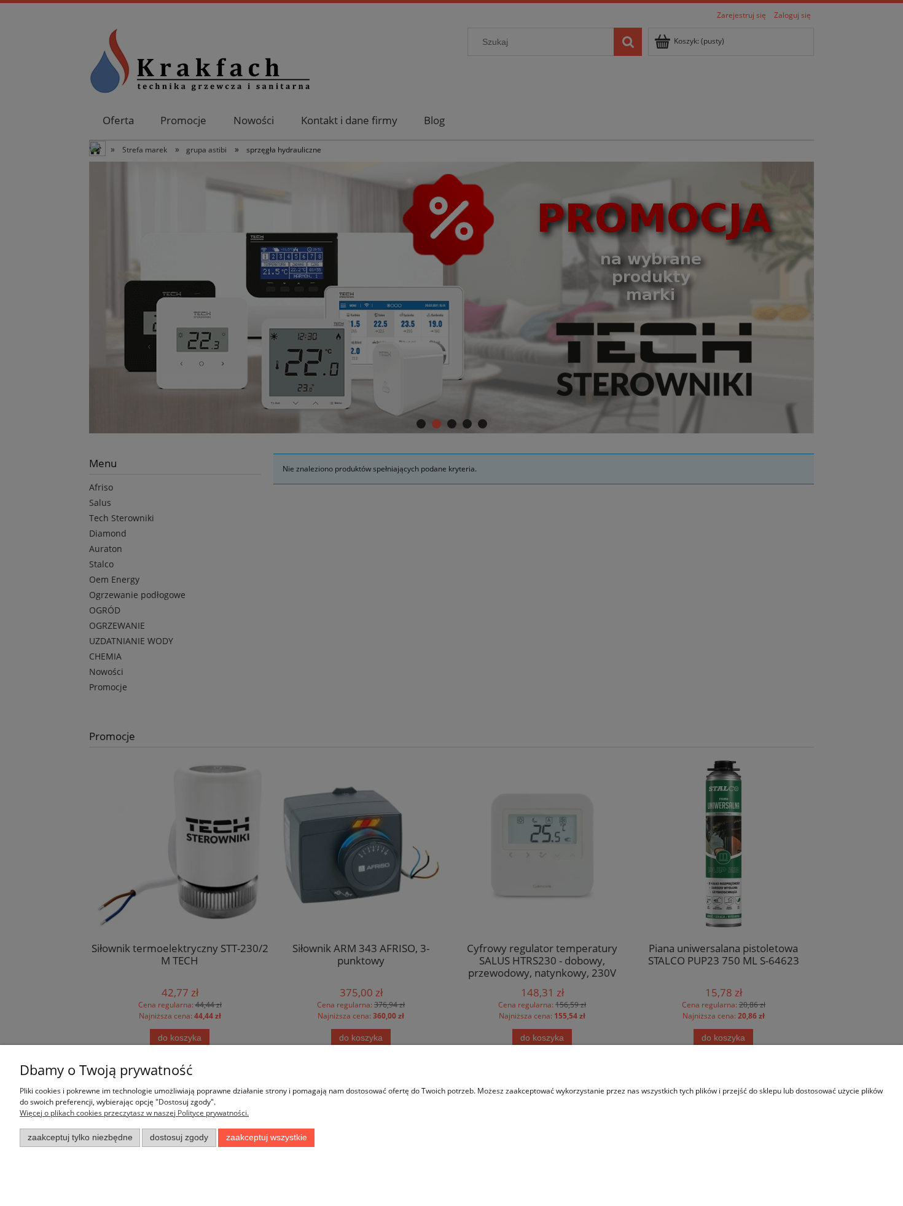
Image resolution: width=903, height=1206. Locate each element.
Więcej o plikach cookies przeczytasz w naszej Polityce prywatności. (134, 1113)
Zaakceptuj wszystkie (266, 1137)
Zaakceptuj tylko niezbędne (80, 1137)
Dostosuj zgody (179, 1137)
